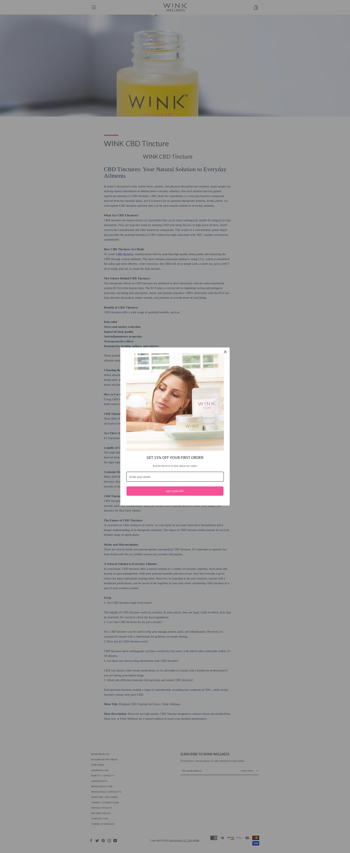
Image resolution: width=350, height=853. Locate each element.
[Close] (225, 351)
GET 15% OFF (175, 491)
